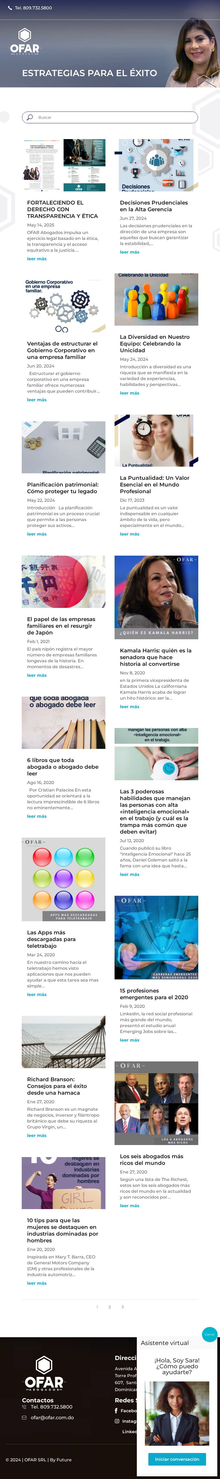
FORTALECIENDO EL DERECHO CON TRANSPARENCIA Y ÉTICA (62, 209)
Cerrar (210, 1334)
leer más (37, 258)
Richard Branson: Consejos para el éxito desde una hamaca (57, 1086)
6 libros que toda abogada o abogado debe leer (62, 767)
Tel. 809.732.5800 (33, 7)
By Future (61, 1459)
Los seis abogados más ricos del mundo (151, 1159)
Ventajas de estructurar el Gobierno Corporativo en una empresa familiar (62, 350)
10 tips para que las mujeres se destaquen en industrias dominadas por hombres (62, 1230)
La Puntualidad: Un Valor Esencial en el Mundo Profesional (154, 485)
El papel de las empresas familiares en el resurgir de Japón (61, 626)
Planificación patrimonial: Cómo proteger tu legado (62, 488)
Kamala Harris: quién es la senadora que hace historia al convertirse (156, 657)
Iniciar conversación (177, 1459)
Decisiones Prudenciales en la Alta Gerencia (154, 206)
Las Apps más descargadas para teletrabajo (51, 939)
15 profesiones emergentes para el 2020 (154, 994)
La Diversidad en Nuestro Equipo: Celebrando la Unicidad (155, 344)
